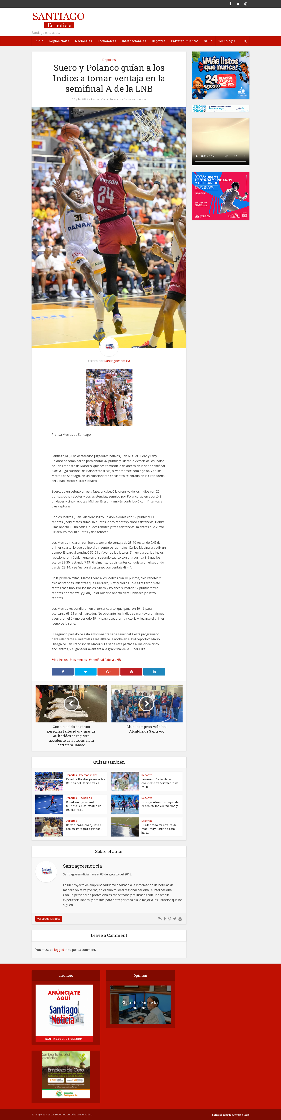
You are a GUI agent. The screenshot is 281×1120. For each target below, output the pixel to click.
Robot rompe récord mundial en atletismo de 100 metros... (83, 806)
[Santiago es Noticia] (58, 19)
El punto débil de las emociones (140, 1005)
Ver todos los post (48, 918)
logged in (60, 950)
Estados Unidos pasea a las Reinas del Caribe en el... (85, 781)
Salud (208, 41)
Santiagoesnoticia (135, 99)
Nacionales (83, 41)
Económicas (107, 41)
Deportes (158, 41)
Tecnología (226, 41)
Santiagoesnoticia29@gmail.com (230, 1114)
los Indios (61, 660)
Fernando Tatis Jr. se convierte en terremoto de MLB (159, 783)
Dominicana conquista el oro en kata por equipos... (84, 827)
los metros (79, 660)
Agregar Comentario (103, 99)
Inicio (38, 41)
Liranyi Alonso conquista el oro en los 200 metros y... (160, 804)
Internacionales (134, 41)
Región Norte (59, 41)
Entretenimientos (184, 41)
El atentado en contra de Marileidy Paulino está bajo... (159, 828)
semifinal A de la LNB (106, 660)
